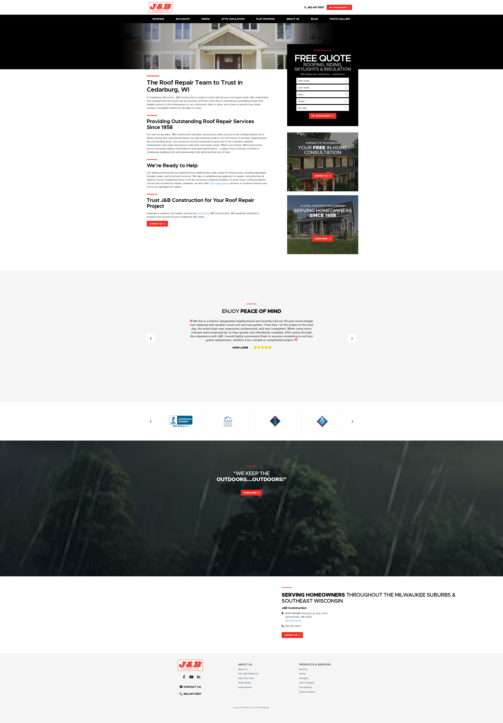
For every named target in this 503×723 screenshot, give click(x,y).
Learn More (250, 492)
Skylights (183, 19)
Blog (314, 19)
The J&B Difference (248, 673)
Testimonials (244, 682)
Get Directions (293, 620)
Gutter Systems (307, 692)
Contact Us (155, 223)
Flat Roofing (265, 19)
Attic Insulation (233, 19)
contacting (203, 213)
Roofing (158, 19)
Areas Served (245, 687)
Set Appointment (338, 7)
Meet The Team (246, 678)
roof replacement (219, 183)
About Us (292, 19)
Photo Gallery (340, 19)
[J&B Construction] (175, 7)
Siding (205, 19)
